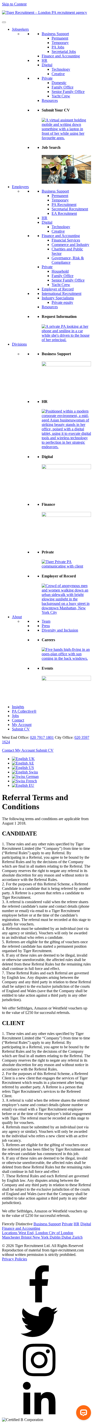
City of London (61, 1233)
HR (44, 60)
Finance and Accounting (61, 56)
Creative (58, 74)
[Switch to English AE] (23, 763)
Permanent (60, 38)
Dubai (67, 1237)
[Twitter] (39, 1339)
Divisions (19, 344)
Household (60, 271)
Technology (61, 69)
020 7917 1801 (42, 737)
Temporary (60, 43)
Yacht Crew (61, 96)
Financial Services (66, 240)
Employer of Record (58, 289)
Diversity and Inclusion (60, 630)
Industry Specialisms (58, 298)
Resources (50, 100)
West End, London (33, 1233)
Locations (10, 1233)
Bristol (26, 1237)
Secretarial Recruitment (70, 209)
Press (46, 626)
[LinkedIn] (39, 1415)
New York (41, 1237)
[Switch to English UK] (23, 759)
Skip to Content (14, 4)
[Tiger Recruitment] (44, 12)
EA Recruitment (64, 213)
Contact (18, 720)
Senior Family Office (68, 91)
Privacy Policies (14, 1259)
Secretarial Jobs (64, 51)
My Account (21, 725)
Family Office (62, 87)
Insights (18, 707)
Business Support (55, 34)
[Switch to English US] (23, 768)
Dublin (56, 1237)
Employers (20, 187)
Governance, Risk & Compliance (68, 260)
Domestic (59, 83)
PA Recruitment (64, 204)
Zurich (77, 1237)
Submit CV (21, 729)
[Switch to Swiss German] (25, 776)
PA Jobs (58, 47)
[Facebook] (39, 1301)
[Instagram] (39, 1377)
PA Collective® (24, 711)
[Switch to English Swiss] (25, 772)
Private (47, 78)
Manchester (11, 1237)
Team (46, 621)
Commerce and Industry (70, 244)
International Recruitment (61, 293)
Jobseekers (20, 29)
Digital (47, 65)
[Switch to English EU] (23, 785)
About (17, 617)
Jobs (15, 716)
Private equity (62, 302)
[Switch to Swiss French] (24, 781)
